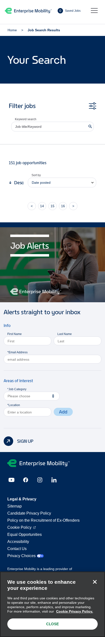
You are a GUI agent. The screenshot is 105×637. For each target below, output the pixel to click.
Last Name (64, 334)
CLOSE (52, 624)
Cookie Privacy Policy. (74, 611)
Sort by (36, 175)
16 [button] (63, 206)
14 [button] (42, 206)
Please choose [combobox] (19, 396)
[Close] (95, 582)
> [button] (73, 206)
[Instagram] (40, 480)
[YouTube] (11, 480)
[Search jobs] (90, 126)
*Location (13, 405)
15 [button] (52, 206)
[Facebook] (25, 480)
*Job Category (16, 389)
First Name (14, 334)
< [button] (32, 206)
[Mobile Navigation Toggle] (94, 11)
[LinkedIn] (54, 480)
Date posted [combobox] (41, 182)
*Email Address (17, 352)
